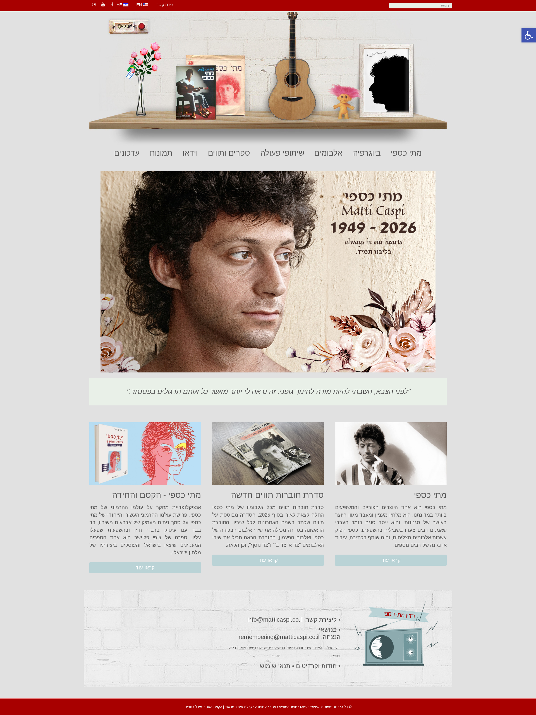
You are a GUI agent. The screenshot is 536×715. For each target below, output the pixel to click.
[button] (391, 560)
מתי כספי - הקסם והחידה (156, 495)
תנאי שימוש (275, 665)
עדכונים (127, 153)
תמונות (161, 153)
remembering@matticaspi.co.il (279, 636)
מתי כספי (406, 153)
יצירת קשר (165, 5)
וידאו (190, 153)
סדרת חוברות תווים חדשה (277, 495)
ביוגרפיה (367, 153)
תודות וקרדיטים (316, 665)
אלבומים (328, 153)
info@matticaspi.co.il (275, 619)
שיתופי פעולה (282, 153)
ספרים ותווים (229, 153)
